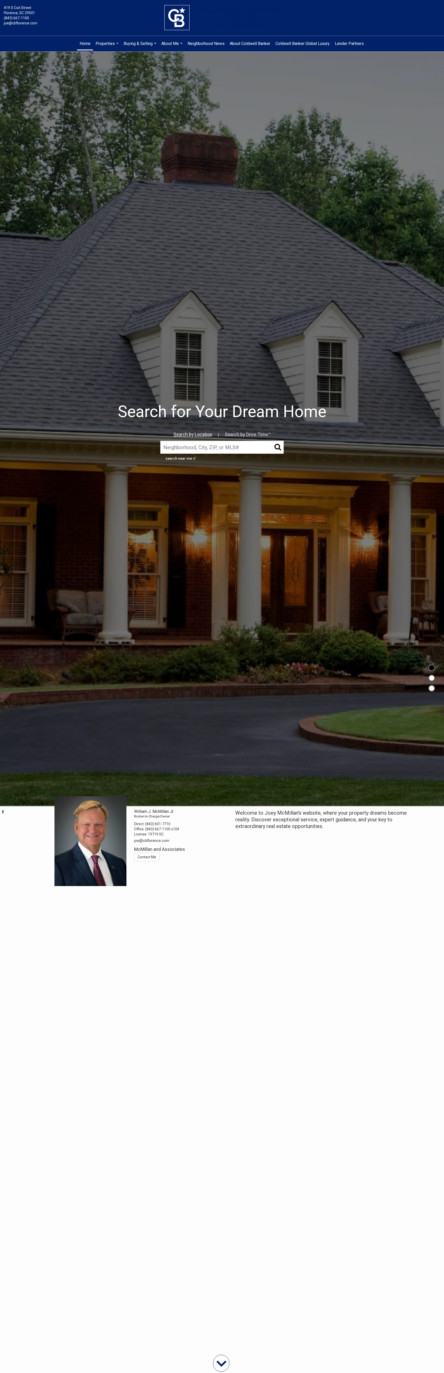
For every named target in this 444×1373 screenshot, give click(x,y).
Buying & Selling (141, 46)
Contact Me (146, 857)
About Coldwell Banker (250, 43)
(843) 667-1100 (16, 18)
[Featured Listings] (431, 678)
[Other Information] (431, 688)
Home (85, 43)
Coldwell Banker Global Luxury (302, 43)
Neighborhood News (206, 43)
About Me (172, 46)
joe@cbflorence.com (20, 23)
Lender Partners (349, 43)
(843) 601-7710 (157, 824)
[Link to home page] (222, 18)
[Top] (431, 667)
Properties (108, 46)
